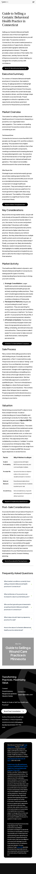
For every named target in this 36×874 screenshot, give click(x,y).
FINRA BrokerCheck (21, 766)
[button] (33, 2)
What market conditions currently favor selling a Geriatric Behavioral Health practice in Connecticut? (17, 583)
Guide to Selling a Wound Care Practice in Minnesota (18, 652)
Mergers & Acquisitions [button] (9, 693)
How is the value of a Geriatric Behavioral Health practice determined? (17, 629)
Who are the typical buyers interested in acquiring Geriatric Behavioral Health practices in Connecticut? (17, 606)
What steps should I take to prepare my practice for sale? (17, 618)
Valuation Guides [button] (7, 696)
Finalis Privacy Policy (12, 764)
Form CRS (20, 847)
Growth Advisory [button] (7, 691)
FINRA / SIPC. (23, 747)
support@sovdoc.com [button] (25, 694)
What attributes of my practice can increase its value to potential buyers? (16, 595)
